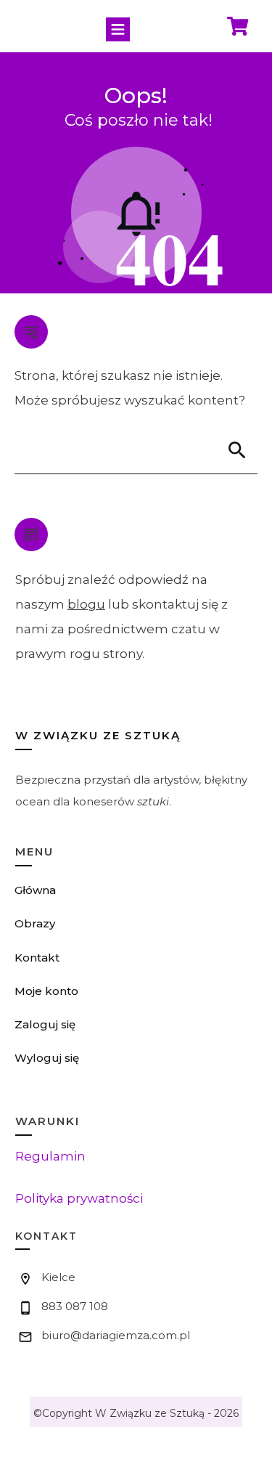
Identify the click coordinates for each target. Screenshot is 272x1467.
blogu (86, 604)
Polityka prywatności (79, 1198)
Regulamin (50, 1156)
